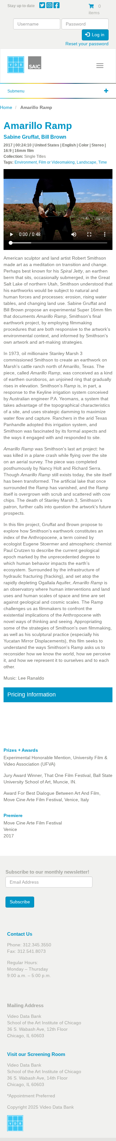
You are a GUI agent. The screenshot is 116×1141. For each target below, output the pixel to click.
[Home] (15, 64)
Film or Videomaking (57, 162)
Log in (97, 34)
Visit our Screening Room (36, 1054)
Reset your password (87, 43)
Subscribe (20, 901)
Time (102, 162)
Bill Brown (53, 137)
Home (6, 107)
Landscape (86, 162)
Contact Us (19, 934)
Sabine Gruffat (21, 137)
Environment (26, 162)
